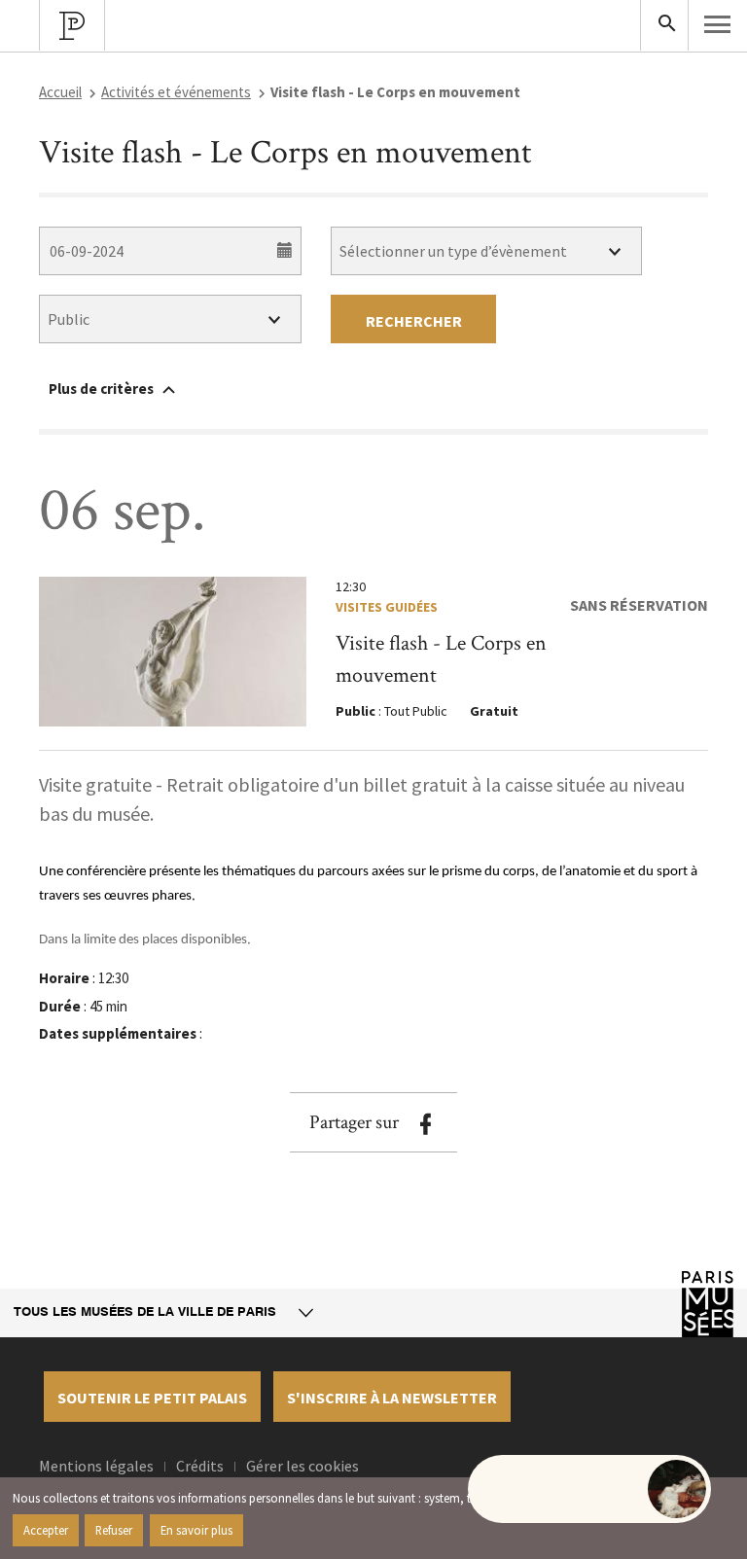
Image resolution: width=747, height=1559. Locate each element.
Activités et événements (176, 92)
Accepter (45, 1530)
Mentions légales (96, 1465)
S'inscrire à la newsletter (392, 1397)
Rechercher (414, 321)
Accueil (60, 92)
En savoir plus (196, 1530)
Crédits (200, 1465)
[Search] (664, 25)
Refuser (113, 1530)
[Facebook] (425, 1124)
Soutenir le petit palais (152, 1397)
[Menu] (718, 24)
